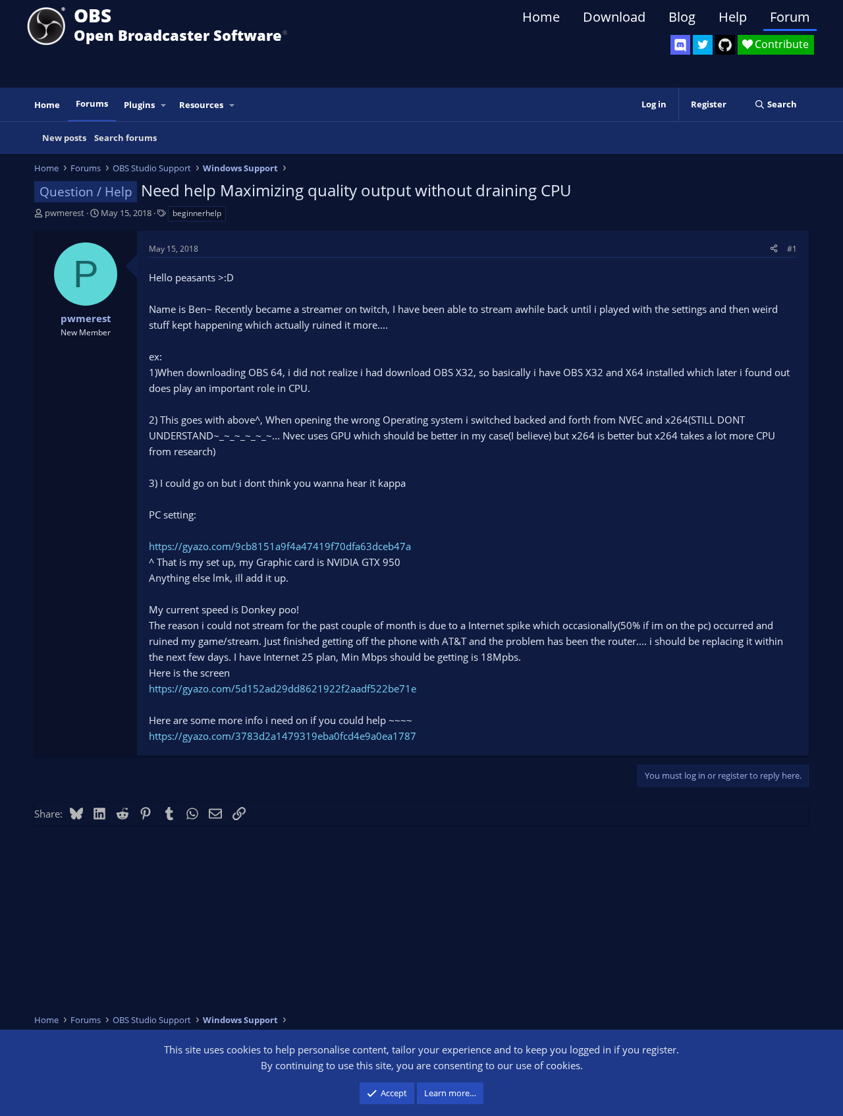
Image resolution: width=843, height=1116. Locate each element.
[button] (164, 105)
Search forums (125, 138)
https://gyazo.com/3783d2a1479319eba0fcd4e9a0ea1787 (282, 735)
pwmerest (64, 213)
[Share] (773, 248)
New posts (64, 138)
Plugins (139, 105)
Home (541, 17)
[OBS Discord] (680, 45)
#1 (792, 248)
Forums (92, 103)
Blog (681, 17)
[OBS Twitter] (703, 45)
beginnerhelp (197, 213)
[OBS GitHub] (725, 45)
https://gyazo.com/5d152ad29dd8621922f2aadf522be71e (282, 688)
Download (614, 17)
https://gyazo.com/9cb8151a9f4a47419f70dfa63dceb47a (280, 546)
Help (733, 17)
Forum (790, 17)
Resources (201, 105)
